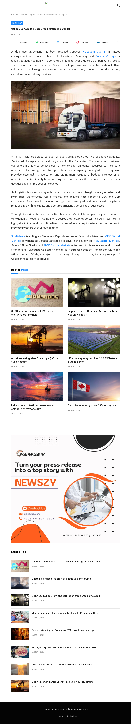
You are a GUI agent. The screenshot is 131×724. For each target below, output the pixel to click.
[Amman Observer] (65, 5)
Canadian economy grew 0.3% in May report (93, 405)
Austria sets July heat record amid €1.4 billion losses (62, 664)
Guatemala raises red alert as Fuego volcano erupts (61, 578)
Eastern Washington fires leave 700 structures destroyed (64, 630)
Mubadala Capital (94, 51)
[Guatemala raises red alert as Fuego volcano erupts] (20, 583)
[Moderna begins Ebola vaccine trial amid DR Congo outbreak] (20, 617)
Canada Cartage (106, 56)
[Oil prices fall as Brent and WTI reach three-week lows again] (94, 292)
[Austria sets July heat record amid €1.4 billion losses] (20, 669)
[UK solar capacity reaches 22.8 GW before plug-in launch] (94, 339)
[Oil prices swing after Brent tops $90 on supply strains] (37, 339)
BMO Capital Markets (57, 245)
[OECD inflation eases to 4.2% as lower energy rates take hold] (37, 292)
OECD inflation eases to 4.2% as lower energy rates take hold (33, 313)
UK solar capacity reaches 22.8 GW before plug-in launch (92, 360)
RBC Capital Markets (106, 240)
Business (17, 23)
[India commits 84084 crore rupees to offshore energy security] (37, 386)
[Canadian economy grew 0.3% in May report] (94, 386)
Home (14, 15)
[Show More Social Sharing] (117, 42)
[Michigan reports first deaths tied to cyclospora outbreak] (20, 652)
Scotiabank (18, 236)
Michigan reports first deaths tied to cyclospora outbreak (64, 647)
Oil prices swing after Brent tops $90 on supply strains (34, 360)
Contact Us (71, 716)
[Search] (118, 5)
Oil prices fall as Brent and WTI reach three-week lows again (93, 313)
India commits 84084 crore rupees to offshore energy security (32, 407)
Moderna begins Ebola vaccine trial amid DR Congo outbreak (66, 613)
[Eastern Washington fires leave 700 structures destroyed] (20, 634)
